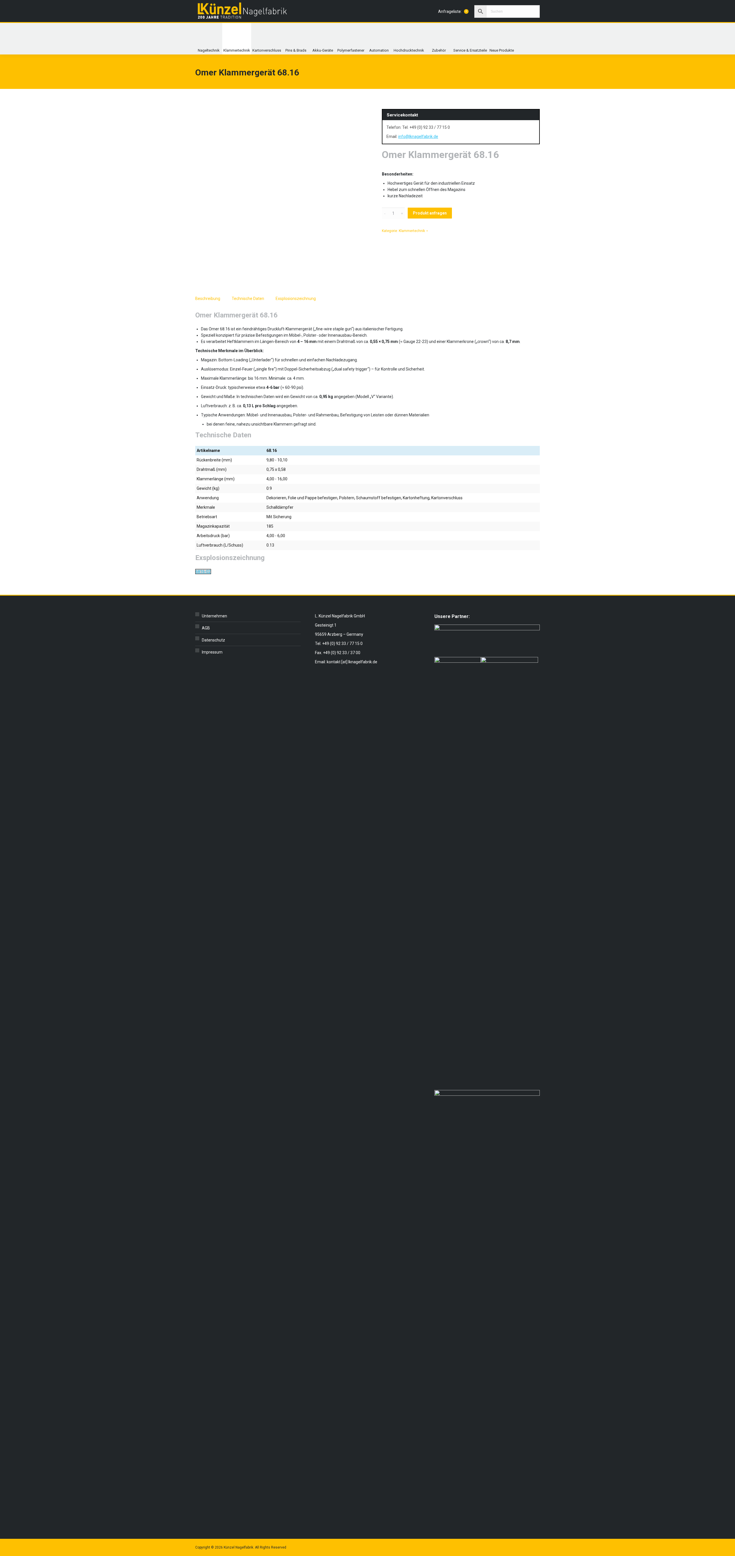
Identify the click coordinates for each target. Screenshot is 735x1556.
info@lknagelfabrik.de (418, 136)
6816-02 (203, 571)
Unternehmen (214, 616)
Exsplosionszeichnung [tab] (296, 298)
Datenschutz (213, 640)
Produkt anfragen (430, 213)
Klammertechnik (412, 231)
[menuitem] (208, 38)
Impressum (212, 652)
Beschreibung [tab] (207, 298)
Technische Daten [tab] (248, 298)
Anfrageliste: (452, 11)
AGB (206, 628)
